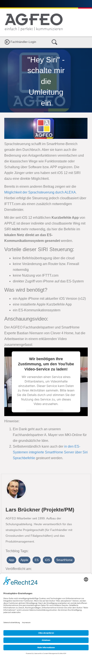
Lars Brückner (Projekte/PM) (40, 510)
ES (37, 560)
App (11, 560)
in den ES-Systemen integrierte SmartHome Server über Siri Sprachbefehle (50, 452)
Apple (24, 560)
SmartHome (64, 560)
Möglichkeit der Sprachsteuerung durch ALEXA (40, 192)
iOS (47, 560)
